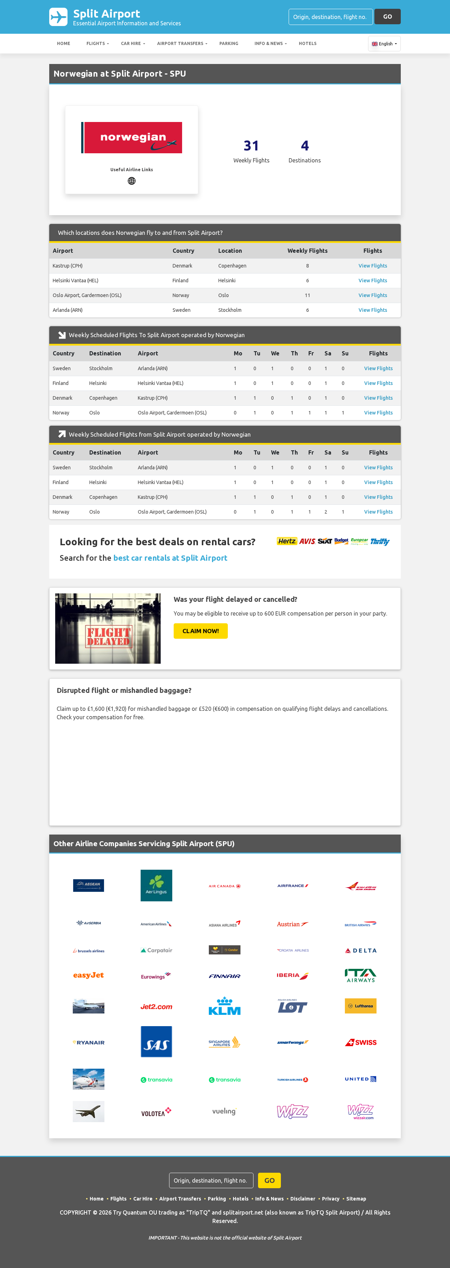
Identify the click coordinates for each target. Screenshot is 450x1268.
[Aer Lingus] (156, 885)
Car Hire (131, 43)
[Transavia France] (224, 1079)
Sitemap (356, 1199)
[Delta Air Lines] (361, 950)
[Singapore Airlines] (224, 1041)
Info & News (269, 43)
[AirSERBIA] (88, 923)
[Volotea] (156, 1111)
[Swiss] (361, 1041)
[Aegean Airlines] (88, 885)
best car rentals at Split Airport (170, 557)
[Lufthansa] (361, 1005)
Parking (228, 43)
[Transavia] (156, 1079)
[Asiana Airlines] (224, 923)
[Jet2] (156, 1006)
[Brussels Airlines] (88, 950)
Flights (95, 43)
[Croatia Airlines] (293, 950)
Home (63, 43)
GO (387, 16)
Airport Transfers (180, 43)
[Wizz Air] (293, 1111)
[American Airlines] (156, 923)
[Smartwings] (293, 1042)
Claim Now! (200, 630)
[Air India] (361, 885)
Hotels (307, 43)
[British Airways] (361, 923)
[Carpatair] (156, 950)
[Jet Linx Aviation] (88, 1005)
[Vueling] (224, 1111)
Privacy (331, 1199)
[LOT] (293, 1005)
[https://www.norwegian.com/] (131, 180)
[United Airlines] (361, 1078)
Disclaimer (302, 1199)
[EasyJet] (88, 975)
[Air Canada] (224, 885)
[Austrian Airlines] (293, 923)
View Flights (373, 266)
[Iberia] (293, 975)
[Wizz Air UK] (361, 1111)
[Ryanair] (88, 1042)
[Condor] (224, 949)
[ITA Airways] (361, 975)
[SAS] (156, 1041)
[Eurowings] (156, 975)
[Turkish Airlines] (293, 1079)
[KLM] (224, 1005)
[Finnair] (224, 975)
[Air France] (293, 885)
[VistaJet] (88, 1111)
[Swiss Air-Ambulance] (88, 1078)
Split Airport (127, 16)
